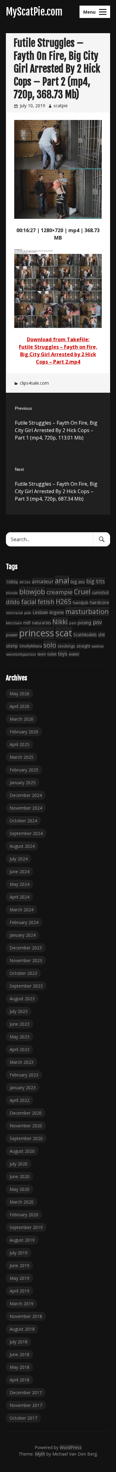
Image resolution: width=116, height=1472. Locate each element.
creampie (59, 592)
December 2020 (26, 1113)
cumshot (100, 592)
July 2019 (19, 1253)
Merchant (14, 623)
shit (101, 635)
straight (83, 646)
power (12, 635)
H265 (63, 601)
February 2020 (24, 1215)
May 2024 (19, 884)
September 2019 (26, 1227)
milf (27, 622)
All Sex (25, 582)
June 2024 (19, 871)
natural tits (41, 622)
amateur (43, 581)
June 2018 (19, 1354)
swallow (98, 646)
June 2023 (19, 1024)
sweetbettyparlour (21, 654)
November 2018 (26, 1316)
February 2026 (24, 732)
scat (63, 633)
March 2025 (21, 757)
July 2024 (19, 859)
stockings (66, 646)
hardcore (99, 602)
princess (36, 633)
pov (97, 622)
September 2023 (26, 986)
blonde (12, 592)
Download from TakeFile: (58, 339)
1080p (12, 582)
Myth (40, 1454)
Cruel (82, 591)
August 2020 (22, 1151)
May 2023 (19, 1037)
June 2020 (19, 1176)
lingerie (56, 612)
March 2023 (21, 1062)
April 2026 (19, 706)
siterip (12, 646)
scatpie (61, 105)
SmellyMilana (30, 645)
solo (49, 644)
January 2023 (23, 1087)
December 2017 (26, 1392)
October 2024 (23, 821)
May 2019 (19, 1278)
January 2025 (23, 782)
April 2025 (19, 744)
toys (62, 653)
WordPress (71, 1447)
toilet (52, 654)
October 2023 (23, 973)
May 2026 (19, 693)
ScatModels (85, 635)
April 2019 (19, 1291)
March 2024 (21, 910)
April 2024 (19, 897)
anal (62, 581)
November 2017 (26, 1405)
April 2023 (19, 1049)
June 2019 (19, 1265)
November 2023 (26, 960)
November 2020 (26, 1126)
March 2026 (21, 719)
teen (41, 654)
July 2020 (19, 1164)
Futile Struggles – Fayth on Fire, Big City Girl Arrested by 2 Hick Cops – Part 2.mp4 (58, 354)
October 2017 (23, 1418)
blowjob (32, 591)
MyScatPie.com (34, 12)
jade (27, 612)
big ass (78, 581)
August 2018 (22, 1329)
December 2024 (26, 795)
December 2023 (26, 948)
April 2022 (19, 1100)
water (74, 654)
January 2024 (23, 935)
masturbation (87, 611)
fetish (45, 601)
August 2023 (22, 998)
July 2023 (19, 1011)
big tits (95, 581)
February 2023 (24, 1075)
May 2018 (19, 1367)
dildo (13, 602)
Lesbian (40, 612)
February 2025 (24, 770)
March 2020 (21, 1202)
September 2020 (26, 1138)
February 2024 (24, 922)
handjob (80, 602)
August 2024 (22, 846)
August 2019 (22, 1240)
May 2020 (19, 1189)
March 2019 (21, 1303)
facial (28, 602)
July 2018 (19, 1342)
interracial (14, 612)
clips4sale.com (34, 383)
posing (85, 622)
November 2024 (26, 808)
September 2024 (26, 833)
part (72, 623)
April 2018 (19, 1380)
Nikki (60, 621)
